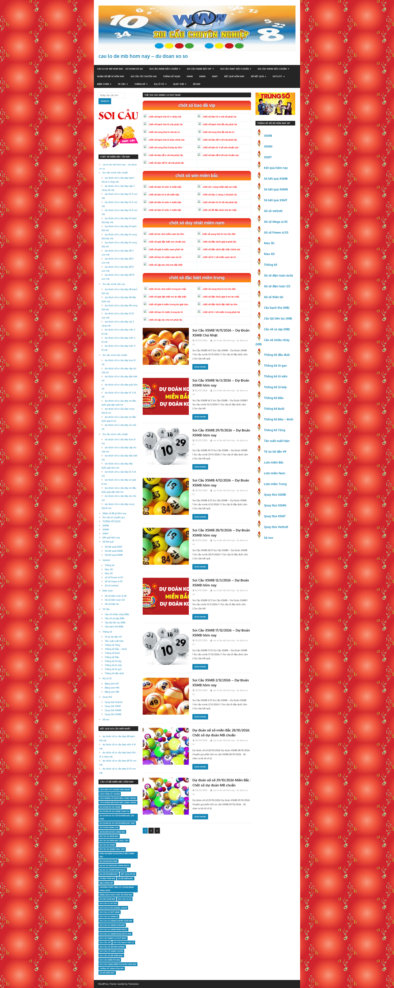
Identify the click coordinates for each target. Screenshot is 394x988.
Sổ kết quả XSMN (114, 550)
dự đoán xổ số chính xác (112, 832)
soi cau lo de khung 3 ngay (113, 908)
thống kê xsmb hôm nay (112, 968)
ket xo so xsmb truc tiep (112, 849)
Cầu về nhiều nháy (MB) (117, 614)
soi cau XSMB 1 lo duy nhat (113, 938)
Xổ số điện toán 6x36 (278, 275)
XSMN (268, 146)
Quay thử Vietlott (114, 702)
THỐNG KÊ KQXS (171, 76)
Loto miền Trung (275, 484)
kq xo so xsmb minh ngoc (113, 870)
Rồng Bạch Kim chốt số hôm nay (116, 895)
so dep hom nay (107, 899)
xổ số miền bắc (107, 973)
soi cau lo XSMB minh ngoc (113, 929)
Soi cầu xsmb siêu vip (199, 68)
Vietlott (277, 76)
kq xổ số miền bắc (109, 874)
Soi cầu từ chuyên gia (144, 76)
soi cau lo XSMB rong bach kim (115, 934)
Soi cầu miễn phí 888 (110, 960)
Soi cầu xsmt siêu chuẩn (234, 68)
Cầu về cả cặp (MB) (114, 618)
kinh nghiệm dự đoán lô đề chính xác (117, 855)
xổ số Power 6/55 (114, 577)
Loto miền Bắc (273, 462)
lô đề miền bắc (125, 878)
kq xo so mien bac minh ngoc (115, 865)
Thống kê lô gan (113, 669)
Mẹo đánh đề (106, 883)
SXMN (202, 76)
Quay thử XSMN (113, 710)
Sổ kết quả (257, 76)
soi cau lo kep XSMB (110, 912)
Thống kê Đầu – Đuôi (116, 649)
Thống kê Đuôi (112, 653)
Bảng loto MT (112, 683)
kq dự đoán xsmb (108, 861)
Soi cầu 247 (105, 942)
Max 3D (109, 573)
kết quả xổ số (128, 874)
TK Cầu (121, 84)
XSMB (268, 135)
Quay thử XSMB (113, 714)
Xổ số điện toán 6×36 (116, 595)
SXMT (215, 76)
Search (105, 101)
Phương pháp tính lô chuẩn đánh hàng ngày (117, 889)
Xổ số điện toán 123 (115, 599)
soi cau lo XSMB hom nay (112, 925)
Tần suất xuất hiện (114, 641)
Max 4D (109, 569)
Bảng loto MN (112, 687)
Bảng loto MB (112, 691)
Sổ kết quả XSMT (113, 546)
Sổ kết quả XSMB (114, 554)
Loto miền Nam (274, 473)
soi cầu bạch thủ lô (123, 942)
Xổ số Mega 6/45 (276, 221)
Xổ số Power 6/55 (276, 232)
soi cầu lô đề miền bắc (111, 955)
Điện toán (103, 84)
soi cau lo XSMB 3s (109, 916)
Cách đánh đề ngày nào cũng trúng (118, 802)
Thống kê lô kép (113, 661)
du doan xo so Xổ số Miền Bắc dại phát (117, 817)
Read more (200, 367)
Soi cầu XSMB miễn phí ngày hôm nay (118, 964)
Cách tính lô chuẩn (110, 794)
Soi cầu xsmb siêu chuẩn (163, 68)
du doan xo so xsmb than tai (114, 811)
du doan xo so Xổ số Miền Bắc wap (117, 823)
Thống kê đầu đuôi (114, 673)
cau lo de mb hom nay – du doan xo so (143, 56)
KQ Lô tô (159, 84)
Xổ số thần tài (112, 604)
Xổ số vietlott (111, 585)
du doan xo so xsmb (110, 807)
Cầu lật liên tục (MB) (115, 622)
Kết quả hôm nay (234, 76)
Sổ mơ (196, 84)
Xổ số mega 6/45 (114, 581)
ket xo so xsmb (107, 845)
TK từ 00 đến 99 (113, 636)
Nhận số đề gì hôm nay (110, 76)
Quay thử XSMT (113, 706)
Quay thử (178, 84)
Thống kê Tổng (112, 645)
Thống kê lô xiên (113, 665)
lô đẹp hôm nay (107, 878)
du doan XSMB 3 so (109, 827)
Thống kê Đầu (112, 657)
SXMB (190, 76)
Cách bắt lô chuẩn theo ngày (115, 789)
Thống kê (139, 84)
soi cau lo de (124, 899)
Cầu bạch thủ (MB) (114, 626)
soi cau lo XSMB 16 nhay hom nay (116, 921)
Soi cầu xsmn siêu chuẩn (272, 68)
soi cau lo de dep (108, 903)
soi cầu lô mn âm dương (112, 947)
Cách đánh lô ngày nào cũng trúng (118, 798)
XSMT (268, 157)
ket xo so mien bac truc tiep (114, 840)
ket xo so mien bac (109, 836)
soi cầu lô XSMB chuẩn (111, 951)
